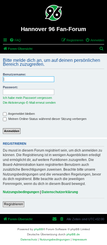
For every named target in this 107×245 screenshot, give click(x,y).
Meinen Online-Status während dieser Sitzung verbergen (46, 119)
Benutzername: (14, 74)
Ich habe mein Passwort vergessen (27, 97)
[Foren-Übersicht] (53, 12)
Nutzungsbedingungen (21, 192)
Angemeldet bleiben (21, 113)
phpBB (38, 229)
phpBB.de (73, 234)
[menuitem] (15, 40)
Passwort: (10, 87)
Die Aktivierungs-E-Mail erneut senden (29, 102)
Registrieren (13, 204)
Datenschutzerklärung (60, 192)
